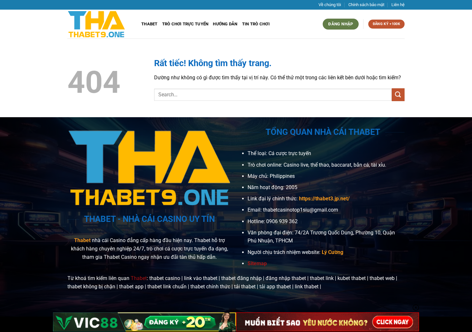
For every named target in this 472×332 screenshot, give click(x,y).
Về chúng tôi (330, 4)
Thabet (149, 24)
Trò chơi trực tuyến (185, 24)
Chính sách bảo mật (366, 4)
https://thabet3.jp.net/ (324, 199)
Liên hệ (398, 4)
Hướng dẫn (225, 24)
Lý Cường (332, 252)
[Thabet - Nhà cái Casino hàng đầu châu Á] (99, 24)
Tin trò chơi (256, 24)
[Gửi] (398, 94)
